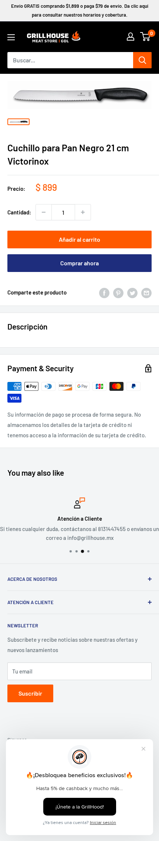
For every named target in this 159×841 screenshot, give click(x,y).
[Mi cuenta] (130, 36)
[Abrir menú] (11, 37)
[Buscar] (142, 60)
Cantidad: (19, 212)
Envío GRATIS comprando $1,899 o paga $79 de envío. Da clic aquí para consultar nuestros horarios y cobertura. (79, 10)
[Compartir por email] (146, 292)
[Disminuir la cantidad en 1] (43, 212)
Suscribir (30, 693)
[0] (145, 36)
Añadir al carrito (79, 239)
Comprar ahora (79, 262)
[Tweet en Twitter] (132, 292)
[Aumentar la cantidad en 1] (83, 212)
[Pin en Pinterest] (118, 292)
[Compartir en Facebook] (104, 292)
